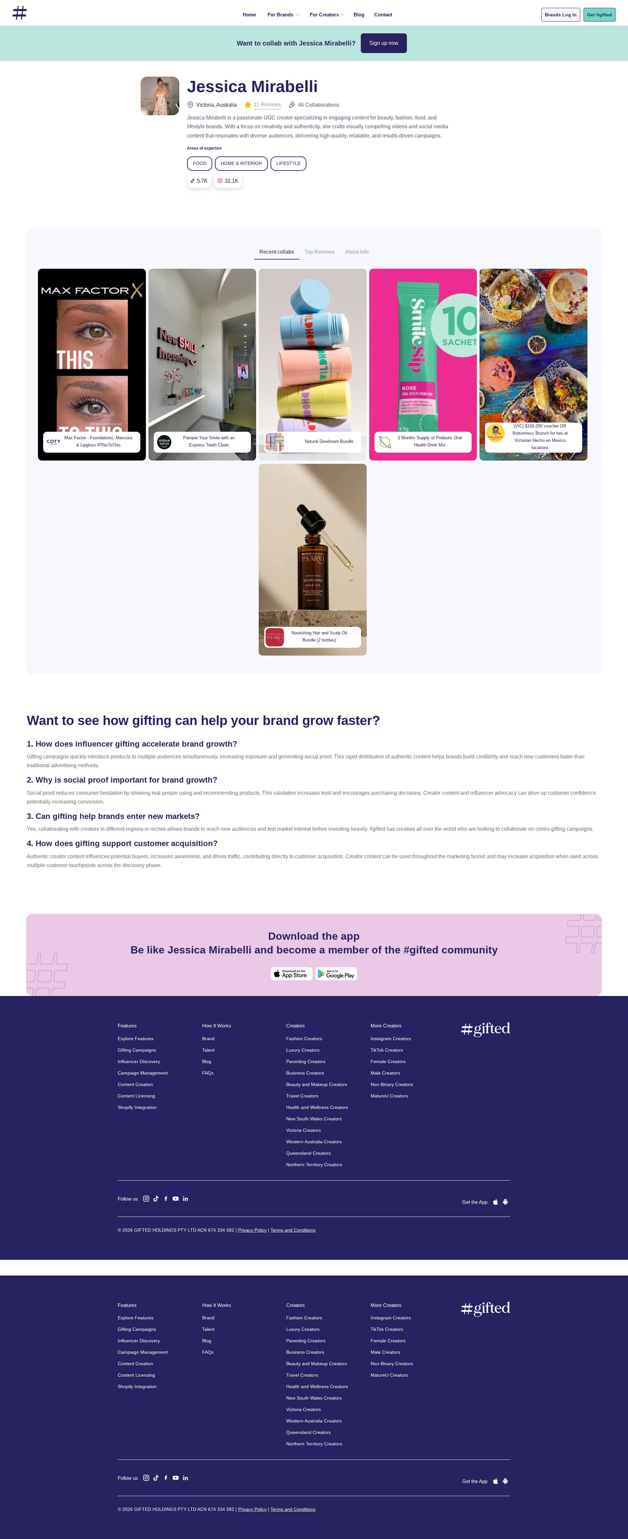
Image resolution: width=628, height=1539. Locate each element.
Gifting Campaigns (137, 1050)
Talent (208, 1050)
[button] (282, 15)
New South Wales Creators (314, 1118)
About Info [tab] (357, 252)
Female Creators (388, 1061)
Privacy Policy (252, 1230)
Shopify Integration (137, 1107)
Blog (359, 14)
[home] (19, 13)
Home (249, 14)
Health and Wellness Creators (317, 1107)
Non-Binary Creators (392, 1084)
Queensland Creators (308, 1153)
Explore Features (135, 1038)
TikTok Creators (387, 1050)
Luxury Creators (303, 1050)
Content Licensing (136, 1095)
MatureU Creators (389, 1095)
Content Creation (135, 1084)
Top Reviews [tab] (320, 252)
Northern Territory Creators (314, 1164)
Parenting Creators (305, 1061)
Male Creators (385, 1073)
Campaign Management (143, 1073)
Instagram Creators (391, 1038)
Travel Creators (302, 1095)
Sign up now (383, 43)
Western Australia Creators (314, 1141)
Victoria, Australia (216, 105)
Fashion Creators (304, 1038)
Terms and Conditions (293, 1230)
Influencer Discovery (139, 1061)
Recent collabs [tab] (276, 252)
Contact (383, 14)
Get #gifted (599, 14)
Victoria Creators (303, 1130)
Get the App (474, 1202)
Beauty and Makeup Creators (316, 1084)
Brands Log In (561, 14)
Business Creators (305, 1073)
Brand (208, 1038)
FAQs (208, 1073)
